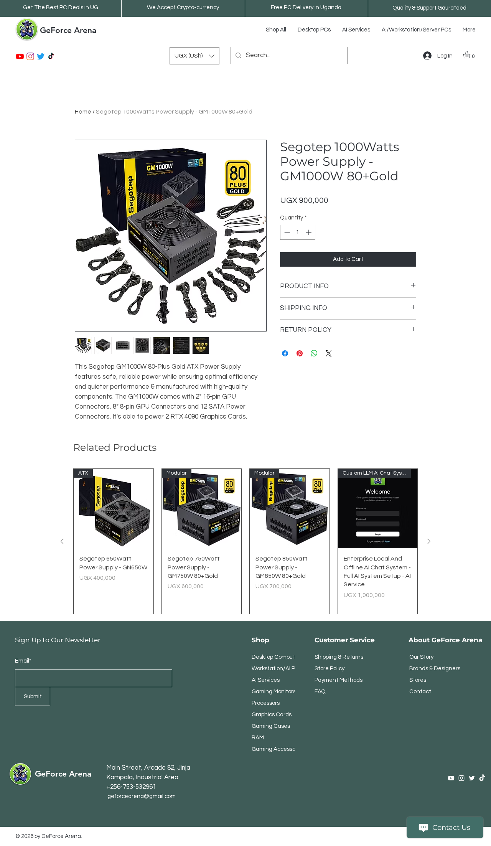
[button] (194, 55)
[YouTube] (20, 56)
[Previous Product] (62, 541)
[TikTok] (51, 56)
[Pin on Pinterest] (299, 353)
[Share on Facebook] (285, 353)
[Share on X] (328, 353)
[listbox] (194, 55)
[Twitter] (40, 56)
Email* (23, 661)
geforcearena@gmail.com (141, 796)
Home (83, 112)
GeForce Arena (68, 30)
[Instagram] (30, 56)
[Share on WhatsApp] (314, 353)
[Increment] (309, 232)
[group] (245, 541)
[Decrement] (286, 232)
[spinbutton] (298, 232)
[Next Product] (428, 541)
